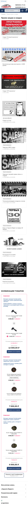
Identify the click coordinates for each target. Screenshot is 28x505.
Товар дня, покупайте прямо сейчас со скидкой (12, 175)
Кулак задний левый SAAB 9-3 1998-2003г (14, 433)
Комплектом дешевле (8, 281)
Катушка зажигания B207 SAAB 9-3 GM (14, 316)
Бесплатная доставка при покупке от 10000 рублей (14, 64)
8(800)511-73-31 (20, 5)
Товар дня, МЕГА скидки (9, 147)
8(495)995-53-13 (20, 7)
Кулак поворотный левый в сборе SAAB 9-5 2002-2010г (14, 375)
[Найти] (18, 10)
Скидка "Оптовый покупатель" (10, 37)
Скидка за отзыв (7, 120)
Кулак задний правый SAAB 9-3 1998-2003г (14, 451)
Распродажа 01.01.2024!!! (9, 254)
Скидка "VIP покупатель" (9, 91)
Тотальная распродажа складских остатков (14, 201)
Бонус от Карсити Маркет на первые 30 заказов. (13, 228)
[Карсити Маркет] (6, 6)
